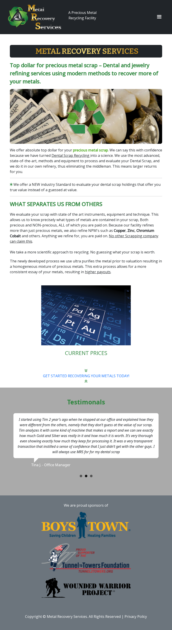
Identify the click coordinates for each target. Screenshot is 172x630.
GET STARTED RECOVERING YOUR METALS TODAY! (86, 375)
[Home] (36, 17)
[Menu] (159, 17)
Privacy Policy (136, 616)
